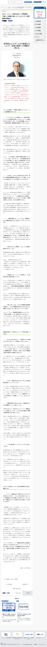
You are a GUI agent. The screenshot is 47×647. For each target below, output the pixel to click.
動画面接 (8, 579)
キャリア (24, 619)
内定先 (4, 619)
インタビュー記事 (8, 7)
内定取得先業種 (10, 619)
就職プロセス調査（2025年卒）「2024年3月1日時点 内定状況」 (9, 616)
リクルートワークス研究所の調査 (6, 637)
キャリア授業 (19, 619)
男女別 (15, 619)
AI (4, 579)
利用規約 (35, 644)
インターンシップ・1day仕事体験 (23, 618)
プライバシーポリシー (42, 644)
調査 (17, 601)
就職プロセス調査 (5, 601)
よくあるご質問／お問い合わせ (27, 644)
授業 (18, 621)
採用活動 (15, 579)
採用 (12, 579)
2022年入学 (28, 619)
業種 (6, 619)
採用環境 (8, 621)
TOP (2, 7)
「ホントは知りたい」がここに (40, 637)
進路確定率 (4, 621)
